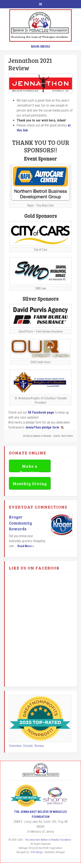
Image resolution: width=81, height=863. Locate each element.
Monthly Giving (30, 483)
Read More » (25, 546)
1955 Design (36, 852)
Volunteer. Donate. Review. (26, 746)
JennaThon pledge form (42, 427)
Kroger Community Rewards (20, 523)
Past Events (67, 436)
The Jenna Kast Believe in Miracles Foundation (40, 25)
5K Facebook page (41, 412)
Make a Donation (30, 467)
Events (56, 436)
